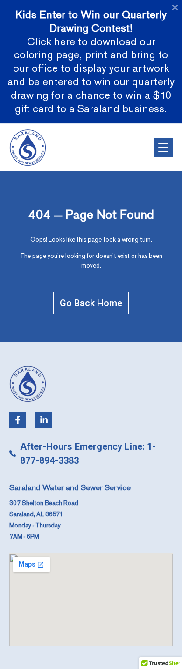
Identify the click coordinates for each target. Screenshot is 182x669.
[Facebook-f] (17, 420)
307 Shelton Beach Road (43, 503)
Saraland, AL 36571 (36, 514)
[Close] (175, 7)
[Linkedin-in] (43, 420)
